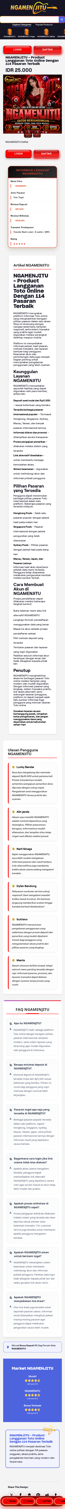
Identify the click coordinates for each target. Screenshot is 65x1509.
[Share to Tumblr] (56, 1494)
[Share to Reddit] (47, 1494)
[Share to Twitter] (11, 1494)
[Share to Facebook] (20, 1494)
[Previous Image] (5, 104)
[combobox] (29, 19)
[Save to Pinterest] (38, 1494)
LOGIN (17, 49)
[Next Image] (59, 104)
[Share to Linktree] (29, 1494)
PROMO (12, 1501)
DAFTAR (47, 49)
